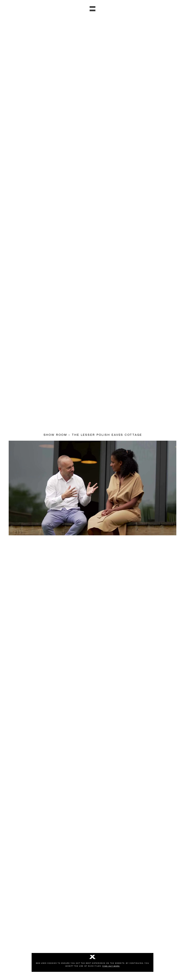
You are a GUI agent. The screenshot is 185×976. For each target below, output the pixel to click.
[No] (92, 957)
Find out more (111, 966)
